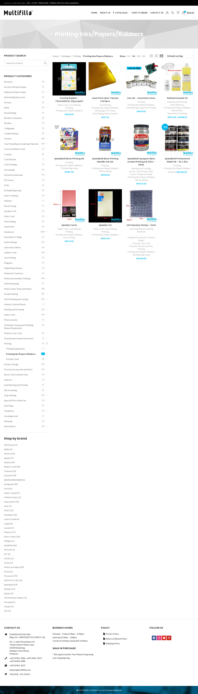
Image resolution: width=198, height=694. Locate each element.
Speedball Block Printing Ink (69, 158)
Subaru (7, 593)
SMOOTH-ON (11, 580)
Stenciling (8, 405)
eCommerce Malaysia (113, 690)
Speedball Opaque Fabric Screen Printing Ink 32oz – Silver (141, 161)
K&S (6, 510)
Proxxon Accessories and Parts (18, 369)
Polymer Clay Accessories (141, 246)
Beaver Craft (10, 466)
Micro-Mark (10, 536)
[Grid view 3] (156, 56)
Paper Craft (9, 314)
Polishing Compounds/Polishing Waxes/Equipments (18, 326)
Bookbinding (10, 113)
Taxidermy (9, 410)
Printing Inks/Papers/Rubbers (21, 354)
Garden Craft (10, 211)
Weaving (8, 421)
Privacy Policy (112, 634)
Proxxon (8, 576)
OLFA (6, 558)
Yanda (7, 606)
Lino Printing (10, 257)
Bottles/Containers (13, 118)
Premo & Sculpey (12, 567)
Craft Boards (10, 159)
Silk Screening (10, 390)
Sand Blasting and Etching (16, 385)
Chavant (8, 471)
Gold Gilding (10, 221)
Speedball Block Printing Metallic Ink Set (105, 160)
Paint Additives (177, 105)
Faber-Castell (10, 493)
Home (56, 56)
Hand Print (9, 226)
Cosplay (8, 154)
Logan (7, 523)
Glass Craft (9, 216)
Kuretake (8, 514)
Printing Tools (12, 359)
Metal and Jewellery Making (17, 278)
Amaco (7, 453)
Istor (6, 506)
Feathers (8, 200)
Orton (7, 562)
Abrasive (8, 81)
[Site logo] (18, 12)
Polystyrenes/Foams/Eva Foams (19, 338)
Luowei (7, 528)
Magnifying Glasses (13, 268)
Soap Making (10, 395)
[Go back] (51, 34)
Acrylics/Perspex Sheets (15, 87)
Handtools (9, 232)
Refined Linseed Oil (177, 98)
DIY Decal (8, 180)
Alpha (6, 449)
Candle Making (11, 133)
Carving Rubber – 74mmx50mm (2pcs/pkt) (69, 100)
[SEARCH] (45, 63)
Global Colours (11, 497)
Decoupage (9, 169)
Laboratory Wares (12, 247)
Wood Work (10, 426)
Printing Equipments (15, 348)
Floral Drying (10, 206)
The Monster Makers (14, 597)
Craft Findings (10, 164)
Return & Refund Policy (116, 638)
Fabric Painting (11, 195)
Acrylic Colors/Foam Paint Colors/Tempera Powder (141, 172)
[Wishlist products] (178, 12)
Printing (7, 343)
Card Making (75, 105)
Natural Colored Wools (15, 304)
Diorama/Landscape (13, 175)
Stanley (7, 589)
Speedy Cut (105, 225)
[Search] (172, 12)
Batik (6, 107)
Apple (7, 458)
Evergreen (8, 484)
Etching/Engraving (12, 190)
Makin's (7, 532)
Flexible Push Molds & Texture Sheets (141, 238)
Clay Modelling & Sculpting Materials (21, 144)
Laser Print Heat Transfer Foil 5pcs (105, 100)
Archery (7, 102)
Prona (7, 571)
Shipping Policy (113, 643)
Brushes (7, 123)
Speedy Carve (69, 225)
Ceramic (8, 138)
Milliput (7, 541)
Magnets (8, 263)
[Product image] (69, 79)
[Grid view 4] (161, 56)
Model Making (11, 294)
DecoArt (8, 475)
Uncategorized (11, 416)
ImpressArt (9, 501)
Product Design (11, 364)
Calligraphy (9, 128)
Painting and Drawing (14, 309)
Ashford (8, 462)
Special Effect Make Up (15, 400)
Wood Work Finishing (177, 113)
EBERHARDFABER (13, 480)
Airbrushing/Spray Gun (14, 97)
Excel (6, 488)
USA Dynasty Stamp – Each (141, 225)
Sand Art (8, 379)
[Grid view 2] (151, 56)
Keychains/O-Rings (13, 237)
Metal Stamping (11, 283)
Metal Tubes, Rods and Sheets (18, 288)
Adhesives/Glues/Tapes (15, 92)
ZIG (6, 610)
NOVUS (8, 549)
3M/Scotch (9, 445)
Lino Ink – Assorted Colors (141, 98)
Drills (6, 185)
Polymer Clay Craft (13, 333)
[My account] (167, 12)
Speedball (8, 584)
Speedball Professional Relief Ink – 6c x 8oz (177, 160)
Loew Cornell (10, 519)
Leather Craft (10, 252)
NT (5, 554)
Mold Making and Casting (16, 299)
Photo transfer (11, 319)
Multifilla (8, 545)
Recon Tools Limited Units (16, 374)
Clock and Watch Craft (14, 149)
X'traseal (8, 602)
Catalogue (66, 56)
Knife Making (10, 242)
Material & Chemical (13, 273)
